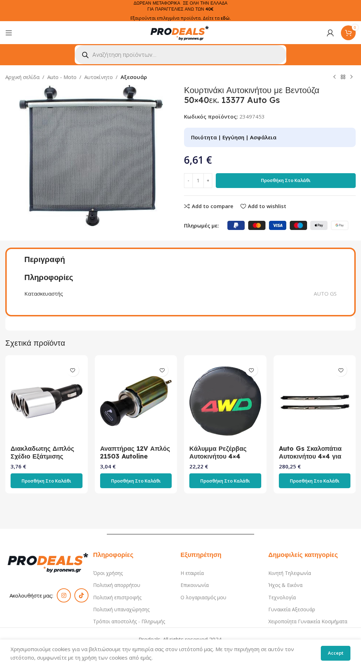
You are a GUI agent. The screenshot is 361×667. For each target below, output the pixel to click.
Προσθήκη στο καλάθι (286, 180)
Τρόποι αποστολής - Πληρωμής (129, 621)
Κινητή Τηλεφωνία (289, 573)
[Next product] (351, 77)
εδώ (225, 18)
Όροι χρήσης (108, 573)
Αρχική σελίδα (22, 76)
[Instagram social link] (64, 595)
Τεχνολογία (282, 597)
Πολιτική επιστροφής (117, 597)
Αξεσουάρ (134, 76)
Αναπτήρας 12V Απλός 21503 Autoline (135, 452)
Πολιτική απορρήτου (116, 585)
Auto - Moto (62, 76)
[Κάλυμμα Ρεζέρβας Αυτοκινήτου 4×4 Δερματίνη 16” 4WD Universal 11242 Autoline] (225, 401)
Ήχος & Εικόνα (285, 585)
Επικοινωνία (194, 585)
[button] (46, 480)
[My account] (330, 33)
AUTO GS (325, 293)
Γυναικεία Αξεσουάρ (291, 609)
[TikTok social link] (81, 595)
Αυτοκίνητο (98, 76)
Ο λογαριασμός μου (203, 597)
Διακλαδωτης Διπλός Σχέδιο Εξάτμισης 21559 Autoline (42, 456)
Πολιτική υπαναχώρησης (121, 609)
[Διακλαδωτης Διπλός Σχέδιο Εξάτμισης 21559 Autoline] (46, 401)
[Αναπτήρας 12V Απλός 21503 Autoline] (136, 401)
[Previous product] (334, 77)
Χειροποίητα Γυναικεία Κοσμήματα (307, 621)
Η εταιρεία (192, 573)
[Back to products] (343, 77)
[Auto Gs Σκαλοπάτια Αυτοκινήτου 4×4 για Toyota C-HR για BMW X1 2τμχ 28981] (315, 401)
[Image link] (49, 561)
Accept (335, 653)
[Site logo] (180, 32)
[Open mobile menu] (9, 33)
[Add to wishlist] (73, 370)
